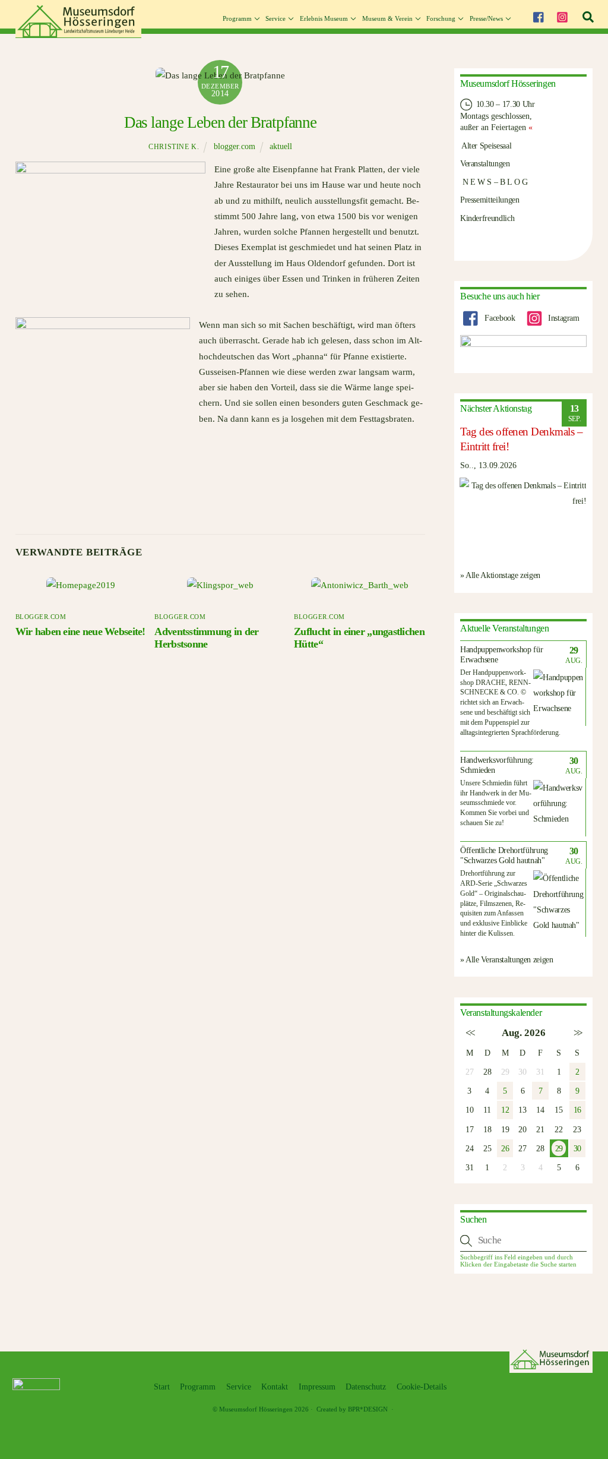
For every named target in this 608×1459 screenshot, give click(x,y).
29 (558, 1148)
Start (162, 1386)
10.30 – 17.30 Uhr (504, 104)
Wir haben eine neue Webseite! (80, 631)
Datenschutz (366, 1386)
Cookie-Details (421, 1386)
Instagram (562, 318)
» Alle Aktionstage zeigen (500, 575)
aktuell (281, 146)
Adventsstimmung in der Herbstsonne (206, 638)
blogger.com (234, 146)
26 (505, 1148)
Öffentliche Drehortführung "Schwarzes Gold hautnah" (504, 855)
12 (505, 1109)
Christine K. (173, 147)
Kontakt (274, 1386)
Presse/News (486, 18)
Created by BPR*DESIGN (352, 1409)
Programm (237, 18)
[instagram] (562, 15)
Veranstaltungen (485, 163)
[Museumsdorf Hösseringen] (78, 33)
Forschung (440, 18)
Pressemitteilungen (490, 199)
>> (577, 1032)
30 (577, 1148)
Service (275, 18)
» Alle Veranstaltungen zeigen (506, 959)
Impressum (317, 1386)
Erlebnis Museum (324, 18)
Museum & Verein (387, 18)
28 (487, 1071)
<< (469, 1032)
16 (577, 1109)
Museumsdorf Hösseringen (256, 1409)
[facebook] (538, 15)
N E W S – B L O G (494, 182)
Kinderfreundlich (487, 218)
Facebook (499, 318)
